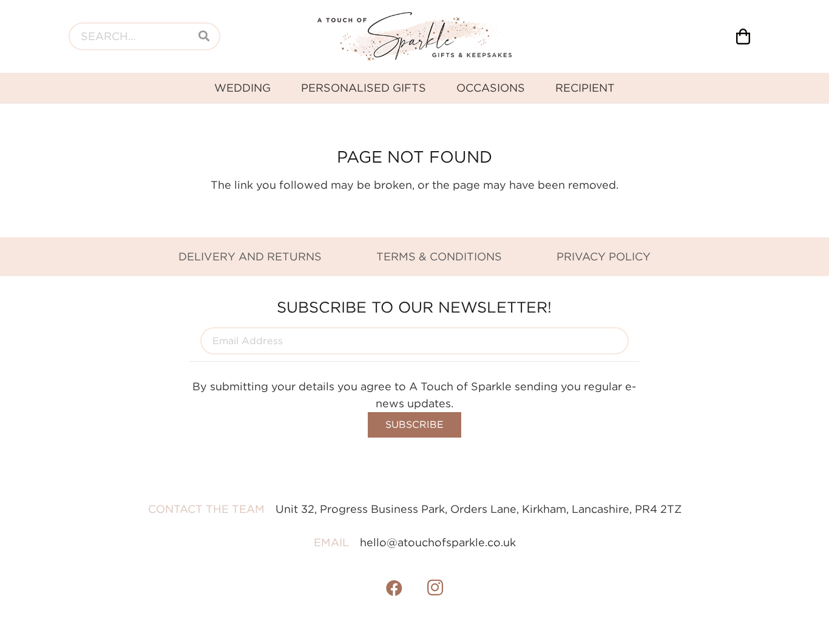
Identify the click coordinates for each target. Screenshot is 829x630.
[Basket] (743, 36)
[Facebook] (394, 588)
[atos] (414, 36)
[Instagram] (435, 588)
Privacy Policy (604, 256)
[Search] (203, 36)
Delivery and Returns (250, 256)
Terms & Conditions (439, 256)
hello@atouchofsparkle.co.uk (438, 542)
